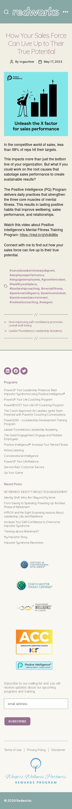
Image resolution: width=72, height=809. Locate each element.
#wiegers (46, 302)
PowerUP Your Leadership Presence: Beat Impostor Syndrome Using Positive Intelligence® (34, 392)
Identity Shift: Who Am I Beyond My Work (30, 497)
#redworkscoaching (24, 302)
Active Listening (14, 450)
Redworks (24, 801)
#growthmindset (53, 279)
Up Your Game (13, 473)
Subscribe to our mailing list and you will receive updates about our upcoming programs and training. (32, 687)
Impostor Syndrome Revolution (23, 542)
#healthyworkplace (23, 284)
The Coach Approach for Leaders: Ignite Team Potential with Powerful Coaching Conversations (35, 412)
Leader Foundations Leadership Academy (31, 429)
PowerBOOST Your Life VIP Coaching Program (34, 405)
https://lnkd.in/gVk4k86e (39, 234)
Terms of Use (12, 750)
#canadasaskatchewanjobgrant (32, 270)
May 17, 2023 (53, 62)
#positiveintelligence (24, 293)
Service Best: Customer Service (24, 467)
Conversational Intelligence (21, 456)
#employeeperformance (27, 275)
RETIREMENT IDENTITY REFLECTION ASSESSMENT (35, 492)
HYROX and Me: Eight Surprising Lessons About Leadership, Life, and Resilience (33, 514)
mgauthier (27, 62)
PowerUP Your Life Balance (21, 461)
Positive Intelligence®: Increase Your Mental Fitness (36, 444)
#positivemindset (53, 293)
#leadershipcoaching (25, 288)
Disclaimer (58, 750)
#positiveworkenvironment (29, 297)
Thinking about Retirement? (21, 531)
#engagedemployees (25, 279)
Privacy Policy (36, 750)
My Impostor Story (15, 537)
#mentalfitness (52, 288)
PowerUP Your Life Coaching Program (28, 399)
